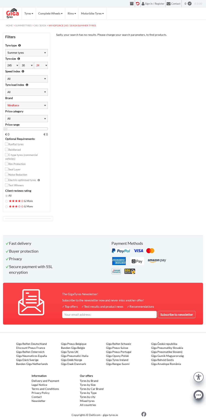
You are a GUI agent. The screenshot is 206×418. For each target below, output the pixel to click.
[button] (199, 376)
